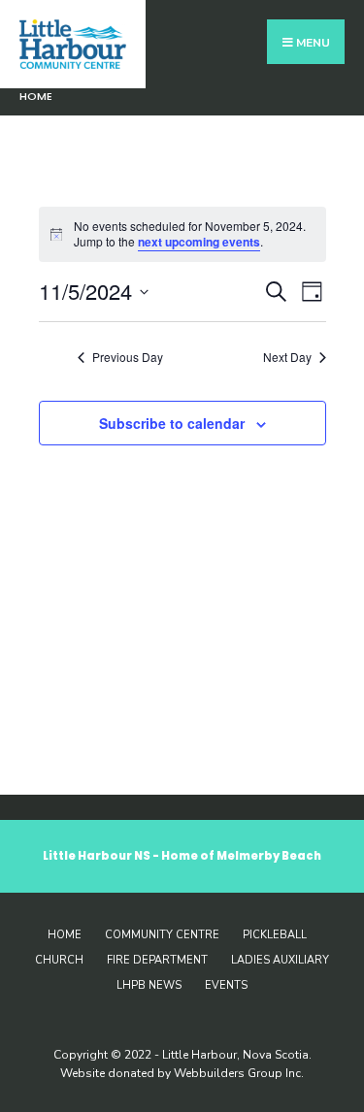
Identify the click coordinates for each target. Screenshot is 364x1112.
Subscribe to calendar (172, 423)
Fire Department (157, 960)
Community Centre (162, 935)
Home (35, 96)
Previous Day (127, 357)
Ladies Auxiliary (280, 960)
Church (59, 960)
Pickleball (275, 935)
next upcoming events (199, 241)
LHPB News (149, 985)
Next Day (287, 357)
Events (226, 985)
